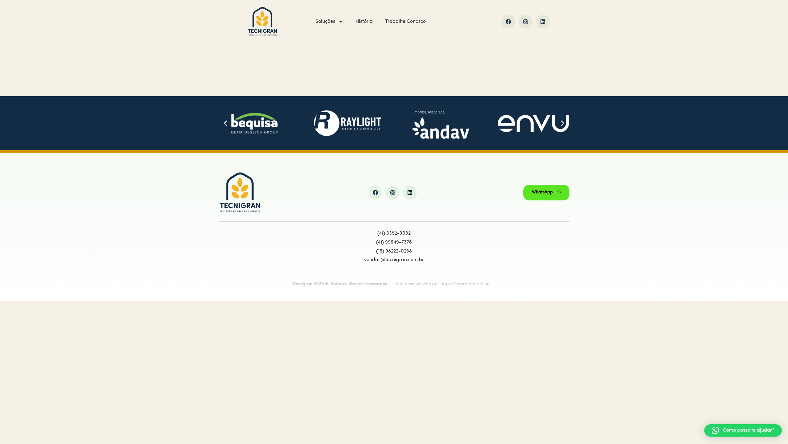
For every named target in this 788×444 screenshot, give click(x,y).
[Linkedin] (543, 21)
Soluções (325, 21)
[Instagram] (525, 21)
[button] (225, 123)
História (364, 21)
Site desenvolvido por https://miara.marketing (443, 284)
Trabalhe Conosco (405, 21)
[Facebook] (508, 21)
